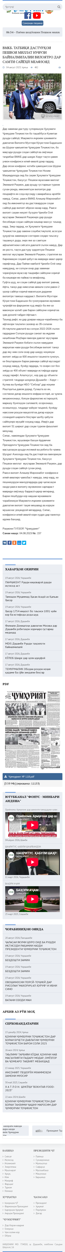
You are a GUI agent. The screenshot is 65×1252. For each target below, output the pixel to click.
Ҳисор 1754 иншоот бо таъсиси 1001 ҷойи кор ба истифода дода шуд (31, 612)
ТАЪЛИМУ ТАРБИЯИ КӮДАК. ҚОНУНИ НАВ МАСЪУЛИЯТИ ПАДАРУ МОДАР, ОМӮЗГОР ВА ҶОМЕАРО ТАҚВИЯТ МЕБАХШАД (31, 1058)
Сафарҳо (40, 1166)
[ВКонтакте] (5, 543)
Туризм (8, 1187)
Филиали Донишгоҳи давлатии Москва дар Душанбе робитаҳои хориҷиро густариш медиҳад (31, 629)
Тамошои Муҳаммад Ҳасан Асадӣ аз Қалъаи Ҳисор (31, 598)
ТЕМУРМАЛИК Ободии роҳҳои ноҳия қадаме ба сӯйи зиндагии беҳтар (27, 670)
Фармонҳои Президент (16, 1206)
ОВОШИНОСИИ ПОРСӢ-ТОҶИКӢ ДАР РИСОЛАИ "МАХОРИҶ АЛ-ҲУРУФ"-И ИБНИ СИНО (31, 985)
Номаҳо (9, 1191)
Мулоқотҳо (41, 1163)
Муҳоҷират (10, 1170)
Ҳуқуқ (8, 1173)
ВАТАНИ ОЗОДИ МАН (18, 1000)
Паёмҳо (40, 1156)
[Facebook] (9, 543)
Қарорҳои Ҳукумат (14, 1209)
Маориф (9, 1180)
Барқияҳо (40, 1177)
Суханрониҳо (42, 1160)
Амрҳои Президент (14, 1213)
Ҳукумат (40, 1206)
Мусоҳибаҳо (42, 1170)
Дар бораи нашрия (14, 1225)
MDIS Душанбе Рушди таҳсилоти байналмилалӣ (25, 645)
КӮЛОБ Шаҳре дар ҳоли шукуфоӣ (25, 658)
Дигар (39, 1213)
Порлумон (41, 1209)
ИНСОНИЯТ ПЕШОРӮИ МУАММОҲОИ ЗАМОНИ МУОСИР (28, 1074)
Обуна (8, 1235)
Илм (7, 1177)
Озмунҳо (9, 1228)
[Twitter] (24, 543)
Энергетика (10, 1166)
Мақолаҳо (41, 1173)
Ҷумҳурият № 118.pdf (21, 776)
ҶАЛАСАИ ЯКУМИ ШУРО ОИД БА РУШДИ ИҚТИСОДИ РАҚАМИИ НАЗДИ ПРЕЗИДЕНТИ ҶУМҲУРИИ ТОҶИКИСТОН (30, 945)
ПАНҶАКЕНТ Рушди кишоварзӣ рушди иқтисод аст (28, 583)
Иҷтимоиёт (10, 1163)
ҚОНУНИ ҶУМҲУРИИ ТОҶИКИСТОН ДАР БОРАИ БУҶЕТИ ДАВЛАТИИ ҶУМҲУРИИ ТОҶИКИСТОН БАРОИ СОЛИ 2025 (30, 1040)
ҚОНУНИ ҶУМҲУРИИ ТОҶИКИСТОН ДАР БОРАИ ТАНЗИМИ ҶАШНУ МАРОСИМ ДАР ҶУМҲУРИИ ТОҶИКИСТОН (31, 1104)
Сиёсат (8, 1156)
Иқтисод (9, 1160)
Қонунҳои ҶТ (11, 1203)
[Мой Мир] (19, 543)
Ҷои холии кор (12, 1232)
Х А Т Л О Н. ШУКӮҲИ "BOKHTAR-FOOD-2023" (30, 1088)
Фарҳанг (9, 1184)
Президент (41, 1203)
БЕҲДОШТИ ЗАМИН (17, 960)
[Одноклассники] (14, 543)
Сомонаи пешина (32, 23)
